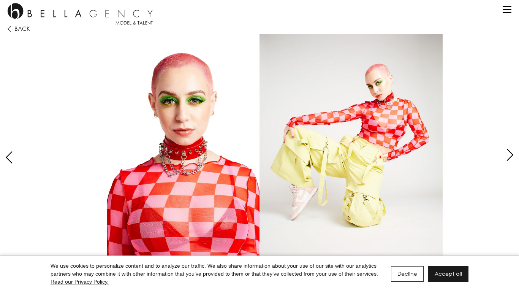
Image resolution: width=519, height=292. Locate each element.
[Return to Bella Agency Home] (80, 14)
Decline (407, 273)
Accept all (448, 273)
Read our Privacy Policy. (80, 282)
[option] (259, 148)
